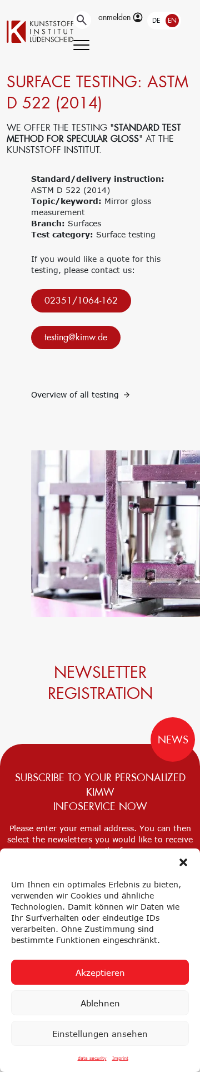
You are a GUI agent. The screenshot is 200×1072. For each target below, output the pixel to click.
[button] (183, 862)
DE (156, 20)
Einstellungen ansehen (100, 1034)
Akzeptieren (100, 972)
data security (92, 1058)
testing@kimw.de (75, 337)
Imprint (120, 1058)
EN (172, 20)
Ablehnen (100, 1003)
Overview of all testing (76, 394)
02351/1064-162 (81, 300)
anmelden (115, 17)
